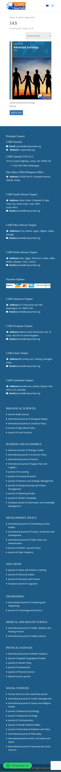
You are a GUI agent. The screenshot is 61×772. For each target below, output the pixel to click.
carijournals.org (27, 149)
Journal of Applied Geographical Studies (27, 658)
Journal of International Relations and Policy (29, 729)
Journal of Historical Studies (21, 574)
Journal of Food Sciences (20, 432)
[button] (17, 765)
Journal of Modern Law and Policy (24, 547)
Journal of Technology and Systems (25, 610)
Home (12, 17)
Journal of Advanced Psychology (23, 711)
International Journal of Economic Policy (27, 454)
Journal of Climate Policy (20, 662)
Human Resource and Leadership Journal (27, 694)
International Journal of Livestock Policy (27, 423)
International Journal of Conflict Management (30, 698)
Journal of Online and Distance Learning (27, 570)
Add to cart (16, 112)
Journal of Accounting (18, 471)
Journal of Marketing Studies (21, 493)
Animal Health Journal (18, 414)
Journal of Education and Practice (24, 579)
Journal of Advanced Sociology (22, 715)
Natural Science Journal (19, 676)
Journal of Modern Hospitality (22, 498)
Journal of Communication (20, 720)
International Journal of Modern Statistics (28, 653)
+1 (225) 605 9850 (19, 165)
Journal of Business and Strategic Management (30, 480)
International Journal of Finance (23, 459)
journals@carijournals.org (28, 146)
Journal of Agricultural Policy (21, 427)
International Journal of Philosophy (24, 733)
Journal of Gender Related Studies (24, 724)
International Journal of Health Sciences (27, 636)
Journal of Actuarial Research (22, 476)
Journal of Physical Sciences (21, 671)
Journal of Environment (19, 667)
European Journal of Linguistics (23, 583)
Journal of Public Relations (20, 552)
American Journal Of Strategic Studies (26, 450)
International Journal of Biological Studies (28, 419)
